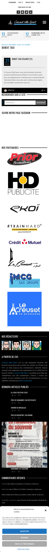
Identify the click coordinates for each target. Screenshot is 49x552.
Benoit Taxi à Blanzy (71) (22, 58)
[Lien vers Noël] (6, 345)
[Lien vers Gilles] (36, 345)
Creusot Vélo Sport (10, 363)
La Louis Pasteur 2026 (33, 33)
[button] (45, 510)
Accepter (24, 531)
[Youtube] (30, 12)
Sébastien (11, 90)
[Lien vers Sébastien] (16, 345)
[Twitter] (26, 12)
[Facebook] (18, 12)
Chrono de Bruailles (18, 407)
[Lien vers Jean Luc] (26, 345)
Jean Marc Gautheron (9, 500)
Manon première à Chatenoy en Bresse (25, 484)
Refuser (24, 537)
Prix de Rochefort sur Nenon (21, 415)
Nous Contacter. (25, 381)
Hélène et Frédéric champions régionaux (27, 489)
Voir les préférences (24, 544)
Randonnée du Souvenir (19, 468)
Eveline (4, 484)
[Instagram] (22, 12)
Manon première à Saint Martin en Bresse (29, 495)
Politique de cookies (23, 549)
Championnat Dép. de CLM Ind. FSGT (9, 34)
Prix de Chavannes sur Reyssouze (23, 400)
